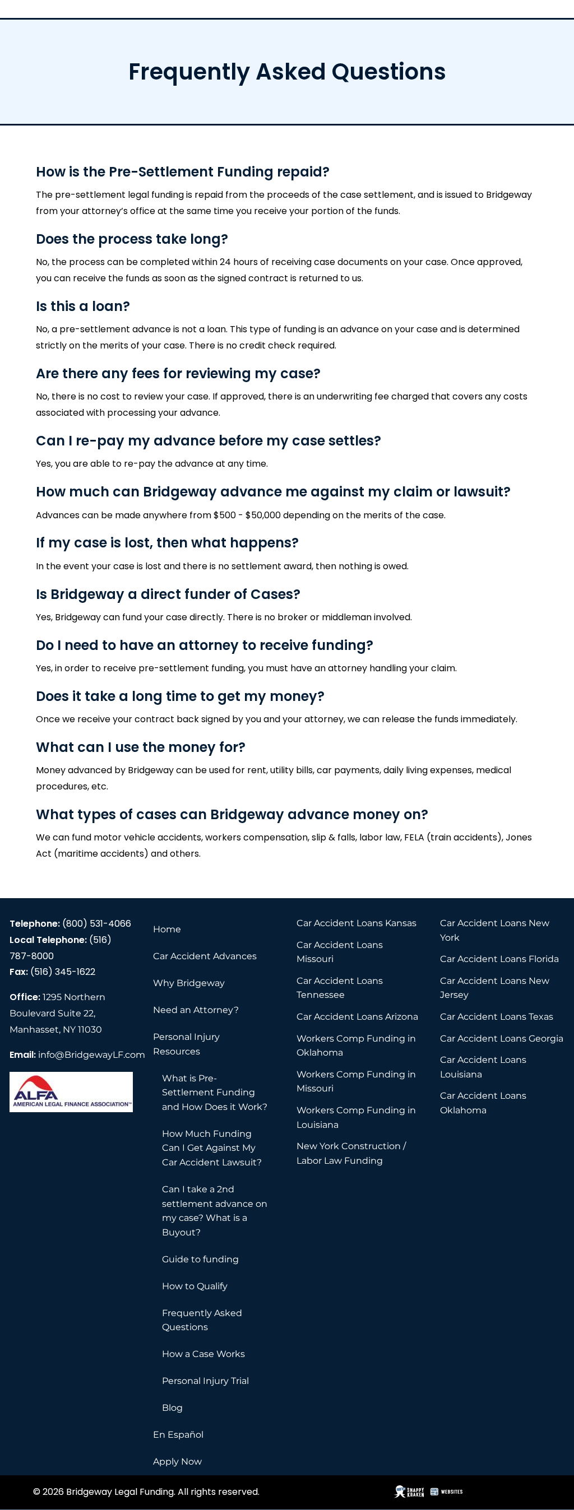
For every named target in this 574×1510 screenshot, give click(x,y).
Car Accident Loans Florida (499, 959)
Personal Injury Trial (205, 1381)
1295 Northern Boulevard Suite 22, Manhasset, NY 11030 (57, 1013)
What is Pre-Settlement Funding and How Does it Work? (214, 1092)
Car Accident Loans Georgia (501, 1038)
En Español (178, 1434)
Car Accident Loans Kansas (356, 923)
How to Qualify (195, 1286)
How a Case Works (203, 1354)
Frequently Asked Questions (202, 1320)
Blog (172, 1407)
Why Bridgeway (189, 983)
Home (167, 929)
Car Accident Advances (205, 956)
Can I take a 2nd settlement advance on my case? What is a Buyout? (214, 1211)
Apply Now (177, 1461)
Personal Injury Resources (186, 1044)
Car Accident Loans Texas (496, 1016)
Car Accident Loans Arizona (357, 1016)
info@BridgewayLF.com (91, 1054)
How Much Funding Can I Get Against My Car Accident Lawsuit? (212, 1148)
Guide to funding (200, 1259)
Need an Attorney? (196, 1010)
